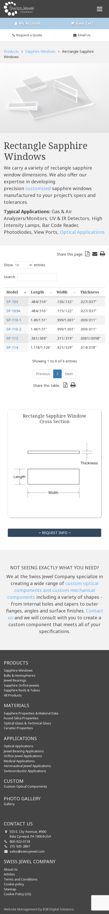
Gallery (9, 804)
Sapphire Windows (40, 51)
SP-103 (12, 301)
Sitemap (10, 889)
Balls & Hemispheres (19, 675)
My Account (29, 23)
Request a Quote (29, 35)
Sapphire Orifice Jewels (21, 685)
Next (69, 373)
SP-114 (12, 347)
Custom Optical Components (25, 786)
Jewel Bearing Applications (24, 751)
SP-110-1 (13, 320)
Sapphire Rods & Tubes (22, 690)
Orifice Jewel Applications (23, 756)
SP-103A (13, 310)
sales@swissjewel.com (27, 851)
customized (38, 188)
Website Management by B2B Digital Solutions (39, 909)
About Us (11, 869)
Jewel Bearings (15, 680)
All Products (13, 695)
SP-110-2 (13, 329)
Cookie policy (14, 884)
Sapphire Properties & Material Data (31, 713)
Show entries (24, 264)
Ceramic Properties (18, 728)
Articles (9, 874)
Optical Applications (82, 232)
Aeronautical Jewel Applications (27, 765)
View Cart (84, 23)
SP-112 (12, 338)
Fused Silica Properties (21, 718)
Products (11, 51)
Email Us (84, 35)
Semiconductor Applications (25, 771)
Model (12, 292)
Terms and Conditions (21, 879)
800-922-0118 (20, 841)
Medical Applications (19, 761)
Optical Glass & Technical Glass (27, 723)
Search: (10, 276)
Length (37, 292)
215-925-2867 (20, 846)
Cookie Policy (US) (17, 894)
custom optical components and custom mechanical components (53, 590)
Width (62, 292)
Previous (43, 373)
